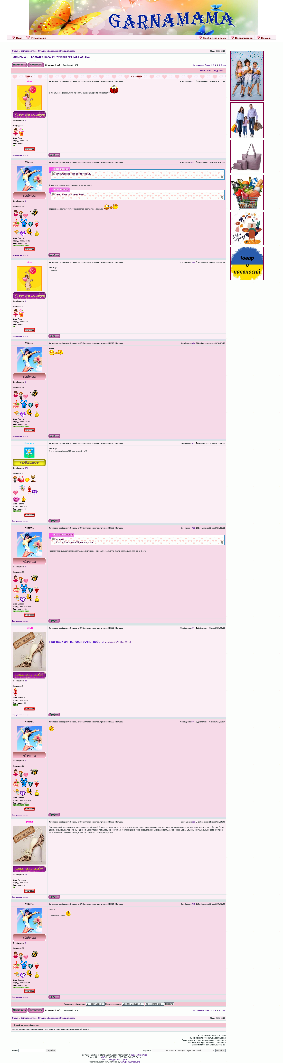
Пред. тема (205, 71)
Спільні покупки (28, 51)
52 (25, 875)
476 (26, 468)
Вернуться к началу (20, 155)
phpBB (102, 1057)
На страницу (198, 65)
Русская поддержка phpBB (114, 1059)
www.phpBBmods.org (130, 1062)
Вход (18, 38)
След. (223, 65)
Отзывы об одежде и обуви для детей (56, 51)
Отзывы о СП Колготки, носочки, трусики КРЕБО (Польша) (51, 56)
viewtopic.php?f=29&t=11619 (118, 642)
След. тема (218, 71)
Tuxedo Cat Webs (139, 1055)
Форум (15, 51)
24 (25, 681)
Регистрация (38, 38)
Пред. (207, 65)
